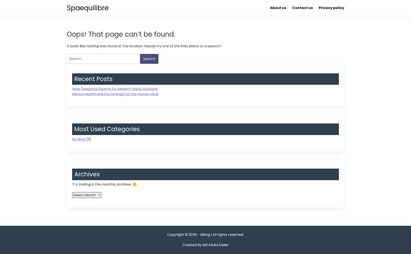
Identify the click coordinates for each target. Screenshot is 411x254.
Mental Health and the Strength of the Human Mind (115, 94)
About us (278, 7)
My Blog (78, 139)
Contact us (302, 7)
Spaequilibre (88, 8)
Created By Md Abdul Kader (205, 244)
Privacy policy (331, 7)
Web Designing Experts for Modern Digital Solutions (115, 88)
